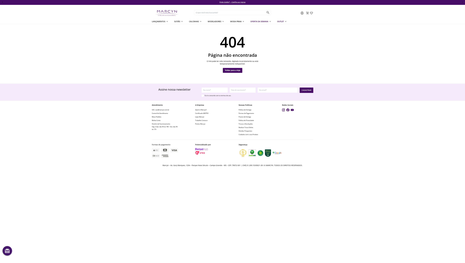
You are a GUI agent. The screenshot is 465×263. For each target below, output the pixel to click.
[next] (462, 2)
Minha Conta (156, 120)
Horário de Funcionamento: (161, 124)
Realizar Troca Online (246, 127)
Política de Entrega (245, 110)
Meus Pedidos (156, 117)
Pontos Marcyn (200, 124)
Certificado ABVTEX (201, 113)
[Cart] (307, 13)
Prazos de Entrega (245, 117)
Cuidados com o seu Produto (248, 134)
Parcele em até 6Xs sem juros (303, 2)
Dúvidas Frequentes (245, 131)
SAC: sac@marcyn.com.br (160, 110)
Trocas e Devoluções (246, 124)
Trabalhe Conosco (201, 120)
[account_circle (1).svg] (302, 13)
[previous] (2, 2)
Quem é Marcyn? (201, 110)
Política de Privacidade (246, 120)
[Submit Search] (268, 12)
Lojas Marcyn (199, 117)
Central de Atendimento (160, 113)
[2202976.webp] (311, 13)
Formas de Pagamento (246, 113)
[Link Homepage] (172, 13)
